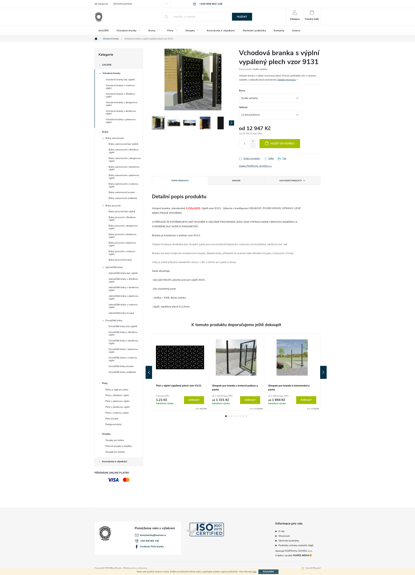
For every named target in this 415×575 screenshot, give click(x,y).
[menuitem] (104, 31)
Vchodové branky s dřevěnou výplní (120, 95)
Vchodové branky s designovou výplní (121, 104)
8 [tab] (246, 416)
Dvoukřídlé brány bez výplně (123, 326)
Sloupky (106, 433)
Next (323, 372)
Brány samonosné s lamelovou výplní (124, 168)
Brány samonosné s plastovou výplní (124, 177)
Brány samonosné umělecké (123, 198)
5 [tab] (237, 416)
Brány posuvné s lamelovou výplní (122, 236)
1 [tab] (226, 416)
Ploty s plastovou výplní (117, 401)
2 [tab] (229, 416)
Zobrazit (194, 400)
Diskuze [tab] (236, 180)
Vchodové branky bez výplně (120, 79)
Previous (149, 372)
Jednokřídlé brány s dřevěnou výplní (123, 280)
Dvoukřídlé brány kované (121, 366)
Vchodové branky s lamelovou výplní (121, 112)
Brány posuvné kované (120, 259)
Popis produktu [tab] (180, 180)
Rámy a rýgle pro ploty (116, 389)
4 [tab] (235, 416)
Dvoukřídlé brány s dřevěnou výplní (123, 333)
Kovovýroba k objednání (114, 461)
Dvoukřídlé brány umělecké (122, 372)
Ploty (104, 383)
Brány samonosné (114, 138)
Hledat (242, 16)
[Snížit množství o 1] (252, 146)
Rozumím (268, 571)
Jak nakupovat (101, 3)
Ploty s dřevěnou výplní (117, 395)
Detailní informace (287, 79)
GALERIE (107, 64)
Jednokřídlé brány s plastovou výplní (123, 297)
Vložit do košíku (282, 143)
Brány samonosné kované (122, 192)
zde (254, 571)
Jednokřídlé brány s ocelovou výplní (123, 306)
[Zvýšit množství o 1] (252, 141)
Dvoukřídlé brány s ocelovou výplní (123, 359)
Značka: (255, 166)
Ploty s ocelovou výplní (117, 412)
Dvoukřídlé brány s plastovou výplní (123, 351)
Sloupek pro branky (115, 451)
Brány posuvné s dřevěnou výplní (122, 219)
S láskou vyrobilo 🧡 (293, 555)
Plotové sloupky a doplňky (118, 446)
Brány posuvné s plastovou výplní (122, 244)
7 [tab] (243, 416)
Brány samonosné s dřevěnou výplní (124, 151)
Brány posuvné (112, 205)
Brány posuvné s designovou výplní (123, 227)
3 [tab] (232, 416)
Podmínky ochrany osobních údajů (296, 545)
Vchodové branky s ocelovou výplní (120, 87)
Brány (105, 131)
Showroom (284, 536)
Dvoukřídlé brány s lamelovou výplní (123, 342)
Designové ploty (113, 424)
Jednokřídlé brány (114, 267)
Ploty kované (111, 418)
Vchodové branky (111, 73)
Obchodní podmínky (122, 3)
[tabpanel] (180, 372)
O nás (282, 531)
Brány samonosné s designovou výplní (125, 160)
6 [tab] (240, 416)
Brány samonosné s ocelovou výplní (123, 185)
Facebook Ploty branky (152, 546)
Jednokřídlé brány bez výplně (123, 273)
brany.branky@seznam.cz (153, 535)
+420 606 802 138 (149, 540)
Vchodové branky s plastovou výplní (121, 121)
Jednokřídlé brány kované (121, 313)
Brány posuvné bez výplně (122, 211)
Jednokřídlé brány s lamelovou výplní (124, 289)
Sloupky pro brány (114, 440)
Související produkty (290, 180)
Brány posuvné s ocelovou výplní (122, 253)
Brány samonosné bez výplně (123, 144)
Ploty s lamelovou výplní (117, 407)
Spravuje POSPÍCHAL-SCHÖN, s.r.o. (293, 550)
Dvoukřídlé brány (113, 320)
